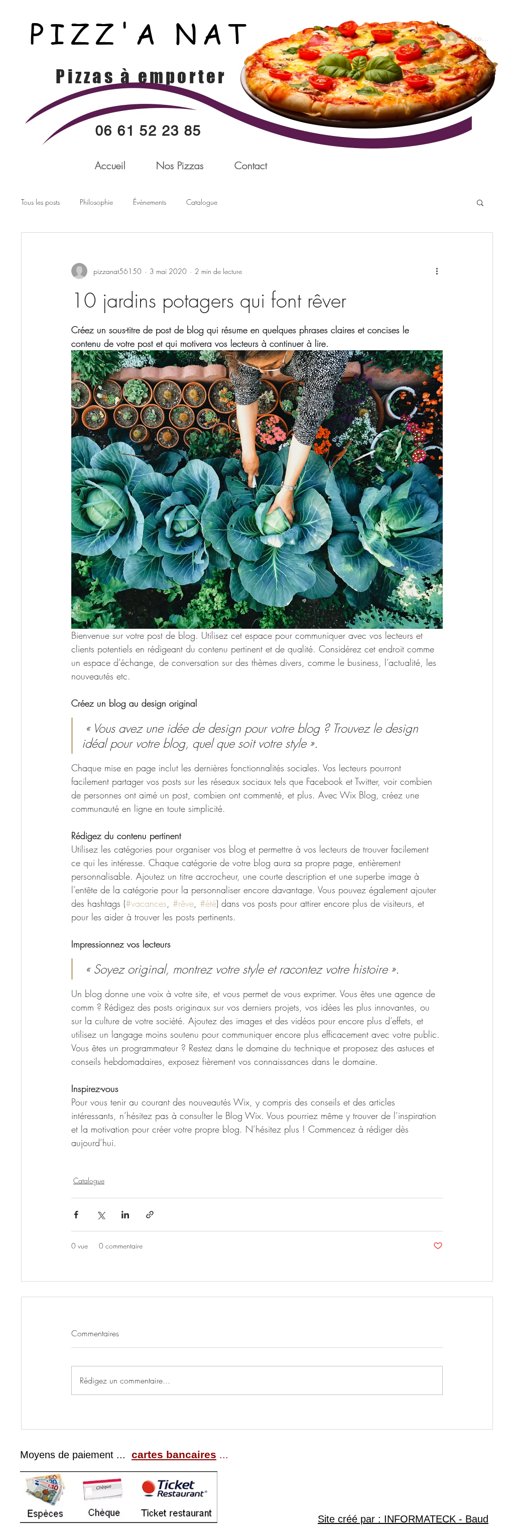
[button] (480, 202)
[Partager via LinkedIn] (125, 1214)
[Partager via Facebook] (76, 1214)
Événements (149, 202)
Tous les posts (40, 202)
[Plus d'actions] (437, 271)
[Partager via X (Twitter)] (100, 1214)
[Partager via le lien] (150, 1214)
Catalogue (201, 202)
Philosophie (96, 202)
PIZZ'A (102, 33)
